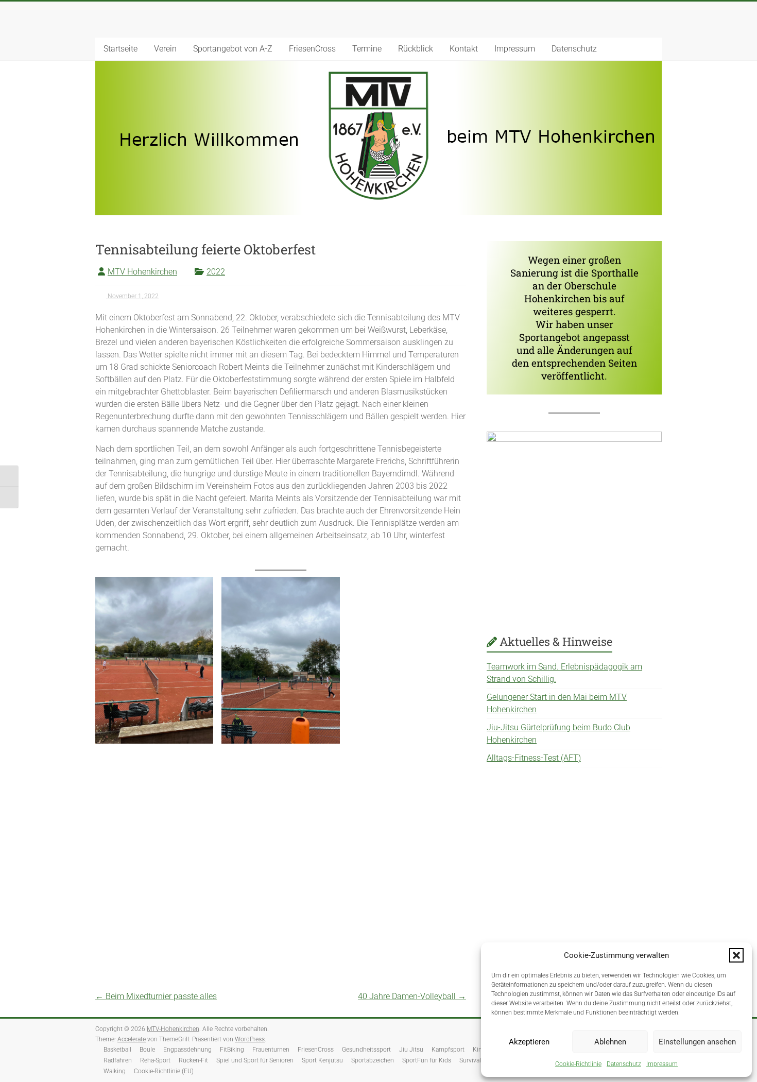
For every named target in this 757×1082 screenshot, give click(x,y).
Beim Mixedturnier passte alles (156, 996)
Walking (115, 1071)
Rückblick (415, 49)
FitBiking (232, 1049)
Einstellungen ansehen (697, 1041)
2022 (216, 272)
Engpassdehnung (187, 1049)
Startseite (120, 49)
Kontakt (464, 49)
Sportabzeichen (372, 1060)
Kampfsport (448, 1049)
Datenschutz (624, 1064)
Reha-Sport (155, 1060)
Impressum (662, 1064)
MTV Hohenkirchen (142, 272)
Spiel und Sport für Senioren (255, 1060)
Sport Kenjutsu (322, 1060)
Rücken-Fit (193, 1060)
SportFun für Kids (426, 1060)
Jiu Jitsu (411, 1049)
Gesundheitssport (366, 1049)
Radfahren (118, 1060)
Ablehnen (610, 1041)
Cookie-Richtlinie (578, 1064)
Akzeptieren (529, 1041)
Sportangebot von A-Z (232, 49)
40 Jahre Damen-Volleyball (412, 996)
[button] (736, 955)
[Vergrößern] (648, 445)
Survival (470, 1060)
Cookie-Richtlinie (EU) (164, 1071)
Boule (147, 1049)
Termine (367, 49)
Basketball (117, 1049)
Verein (165, 49)
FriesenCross (312, 49)
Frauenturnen (270, 1049)
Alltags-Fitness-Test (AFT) (534, 758)
